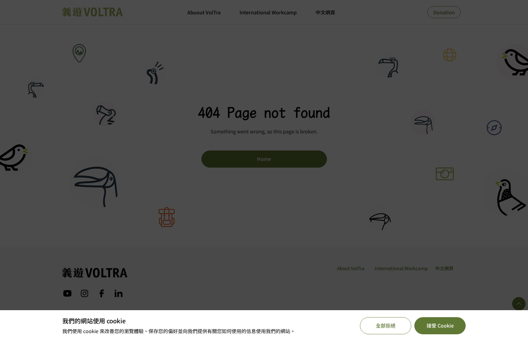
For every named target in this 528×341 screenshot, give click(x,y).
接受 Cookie (440, 325)
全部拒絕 (385, 325)
